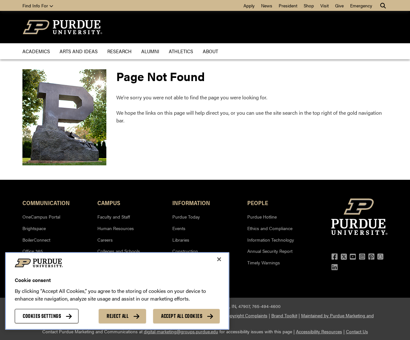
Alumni (150, 51)
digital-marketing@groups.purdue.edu (181, 331)
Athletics (181, 51)
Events (178, 228)
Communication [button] (46, 202)
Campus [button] (108, 202)
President (288, 5)
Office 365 (32, 251)
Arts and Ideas (79, 51)
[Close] (219, 259)
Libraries (180, 239)
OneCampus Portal (41, 216)
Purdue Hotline (262, 216)
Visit (324, 5)
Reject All (117, 316)
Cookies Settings (42, 316)
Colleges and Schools (118, 251)
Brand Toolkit (284, 315)
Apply (249, 5)
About (210, 51)
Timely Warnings (263, 262)
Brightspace (34, 228)
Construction (185, 251)
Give (339, 5)
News (266, 5)
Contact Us (357, 331)
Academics (36, 51)
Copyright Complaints (245, 315)
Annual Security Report (269, 251)
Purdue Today (186, 216)
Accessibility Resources (319, 331)
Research (119, 51)
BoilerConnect (36, 239)
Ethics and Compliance (269, 228)
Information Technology (270, 239)
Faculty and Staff (113, 216)
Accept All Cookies (181, 316)
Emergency (361, 5)
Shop (309, 5)
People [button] (257, 202)
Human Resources (115, 228)
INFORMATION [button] (191, 202)
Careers (105, 239)
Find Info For (35, 5)
